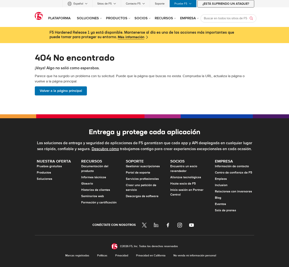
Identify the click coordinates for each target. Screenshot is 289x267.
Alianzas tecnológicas (185, 177)
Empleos (221, 179)
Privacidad (121, 255)
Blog (218, 198)
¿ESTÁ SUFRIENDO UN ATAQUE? (225, 4)
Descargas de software (142, 196)
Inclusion (221, 185)
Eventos (220, 204)
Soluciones (44, 179)
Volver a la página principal (61, 91)
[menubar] (144, 3)
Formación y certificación (99, 202)
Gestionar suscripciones (143, 166)
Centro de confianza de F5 (233, 173)
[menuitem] (77, 3)
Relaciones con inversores (233, 191)
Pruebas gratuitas (49, 166)
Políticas (102, 255)
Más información (131, 37)
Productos (44, 173)
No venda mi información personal (194, 255)
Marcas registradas (77, 255)
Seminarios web (92, 196)
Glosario (87, 184)
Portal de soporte (138, 173)
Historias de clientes (95, 190)
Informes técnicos (93, 177)
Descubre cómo (105, 149)
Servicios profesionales (142, 179)
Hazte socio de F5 (183, 184)
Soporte (160, 3)
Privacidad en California (151, 255)
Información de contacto (232, 166)
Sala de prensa (225, 210)
